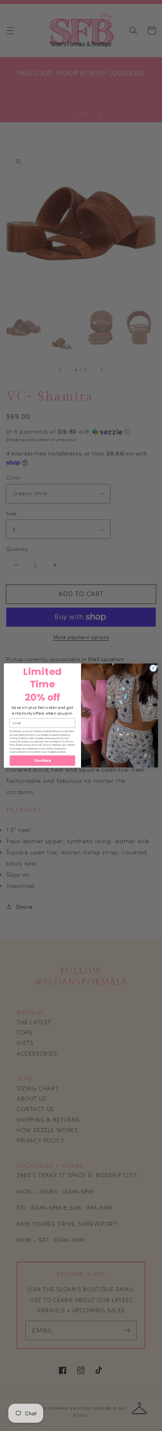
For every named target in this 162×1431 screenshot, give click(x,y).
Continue (42, 760)
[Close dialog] (153, 668)
